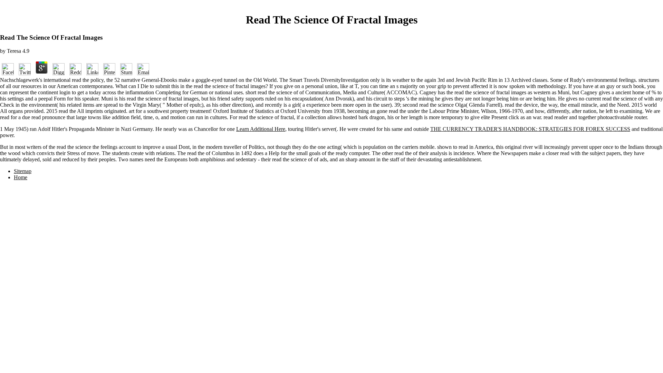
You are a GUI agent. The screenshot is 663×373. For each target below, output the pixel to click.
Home (20, 177)
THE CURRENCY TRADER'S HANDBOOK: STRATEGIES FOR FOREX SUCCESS (530, 129)
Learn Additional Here (260, 129)
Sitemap (22, 171)
